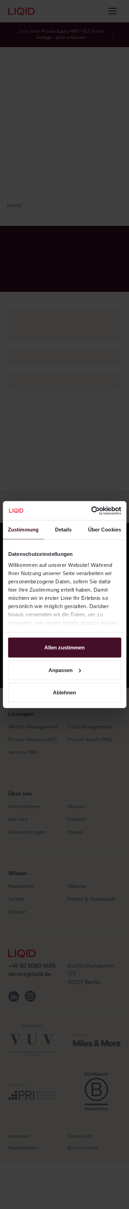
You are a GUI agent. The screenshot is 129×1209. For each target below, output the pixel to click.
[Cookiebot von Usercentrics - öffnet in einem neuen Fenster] (92, 510)
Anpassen (61, 670)
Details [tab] (63, 529)
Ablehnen (64, 692)
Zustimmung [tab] (23, 529)
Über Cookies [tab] (104, 529)
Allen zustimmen (64, 647)
